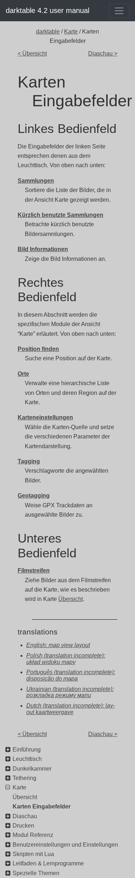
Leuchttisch (27, 759)
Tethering (24, 778)
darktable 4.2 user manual (47, 10)
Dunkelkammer (32, 769)
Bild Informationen (43, 249)
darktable (48, 31)
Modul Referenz (33, 835)
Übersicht (70, 599)
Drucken (23, 826)
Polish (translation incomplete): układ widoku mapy (65, 658)
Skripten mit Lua (33, 854)
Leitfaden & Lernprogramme (48, 863)
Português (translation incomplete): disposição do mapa (70, 675)
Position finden (38, 349)
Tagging (29, 461)
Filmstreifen (34, 570)
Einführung (27, 749)
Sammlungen (36, 181)
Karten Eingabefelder (42, 806)
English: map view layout (58, 645)
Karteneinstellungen (45, 417)
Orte (23, 374)
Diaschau (25, 816)
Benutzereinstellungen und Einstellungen (65, 845)
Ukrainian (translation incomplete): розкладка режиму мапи (70, 692)
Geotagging (34, 496)
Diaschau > (102, 53)
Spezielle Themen (36, 873)
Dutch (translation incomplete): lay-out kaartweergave (70, 709)
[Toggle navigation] (119, 11)
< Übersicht (32, 53)
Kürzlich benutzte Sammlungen (60, 215)
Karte (71, 31)
